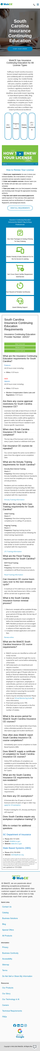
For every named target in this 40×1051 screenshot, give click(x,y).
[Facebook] (14, 1025)
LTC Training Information (13, 552)
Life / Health (8, 126)
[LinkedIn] (18, 1025)
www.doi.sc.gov (16, 844)
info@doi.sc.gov (14, 841)
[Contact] (34, 5)
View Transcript (20, 344)
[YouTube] (22, 1025)
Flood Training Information (13, 575)
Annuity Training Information (14, 500)
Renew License (20, 347)
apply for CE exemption (12, 805)
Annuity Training (24, 126)
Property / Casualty (16, 126)
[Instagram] (25, 1025)
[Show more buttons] (36, 163)
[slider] (20, 163)
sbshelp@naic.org (17, 855)
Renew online (9, 637)
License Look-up (20, 351)
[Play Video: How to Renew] (20, 154)
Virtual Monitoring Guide (23, 698)
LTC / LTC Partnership (32, 126)
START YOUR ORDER (20, 49)
